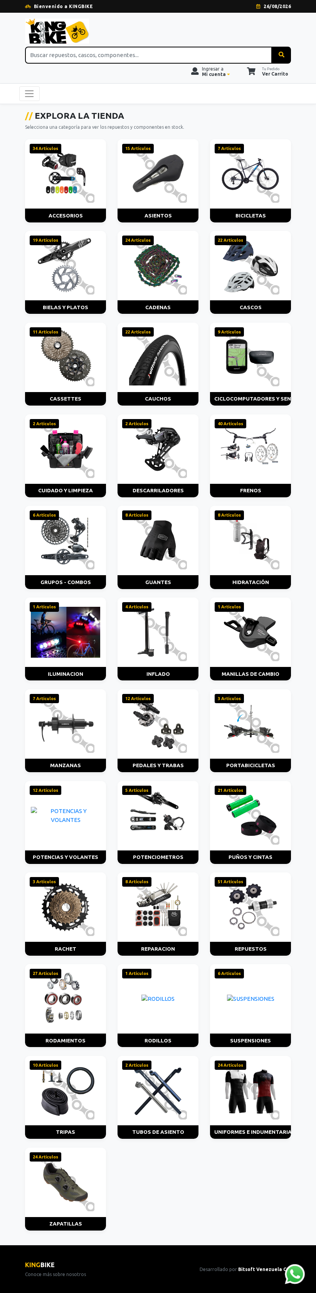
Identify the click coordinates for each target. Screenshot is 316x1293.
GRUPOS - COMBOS (65, 582)
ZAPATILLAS (65, 1224)
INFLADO (158, 674)
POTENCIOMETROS (158, 857)
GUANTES (158, 582)
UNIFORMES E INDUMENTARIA (252, 1132)
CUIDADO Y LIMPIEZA (65, 490)
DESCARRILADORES (158, 490)
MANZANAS (65, 765)
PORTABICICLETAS (250, 765)
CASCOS (251, 307)
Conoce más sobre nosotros (55, 1274)
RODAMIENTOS (65, 1040)
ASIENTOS (158, 215)
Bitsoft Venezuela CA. (264, 1269)
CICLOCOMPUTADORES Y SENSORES (252, 399)
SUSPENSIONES (250, 1040)
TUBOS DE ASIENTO (158, 1132)
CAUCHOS (158, 399)
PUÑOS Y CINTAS (250, 857)
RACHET (65, 949)
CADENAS (158, 307)
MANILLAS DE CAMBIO (250, 674)
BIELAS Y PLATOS (65, 307)
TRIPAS (65, 1132)
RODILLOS (158, 1040)
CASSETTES (65, 399)
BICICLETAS (250, 215)
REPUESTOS (251, 949)
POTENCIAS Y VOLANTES (65, 857)
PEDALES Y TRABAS (158, 765)
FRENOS (250, 490)
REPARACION (158, 949)
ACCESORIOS (66, 215)
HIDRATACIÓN (250, 582)
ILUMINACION (65, 674)
